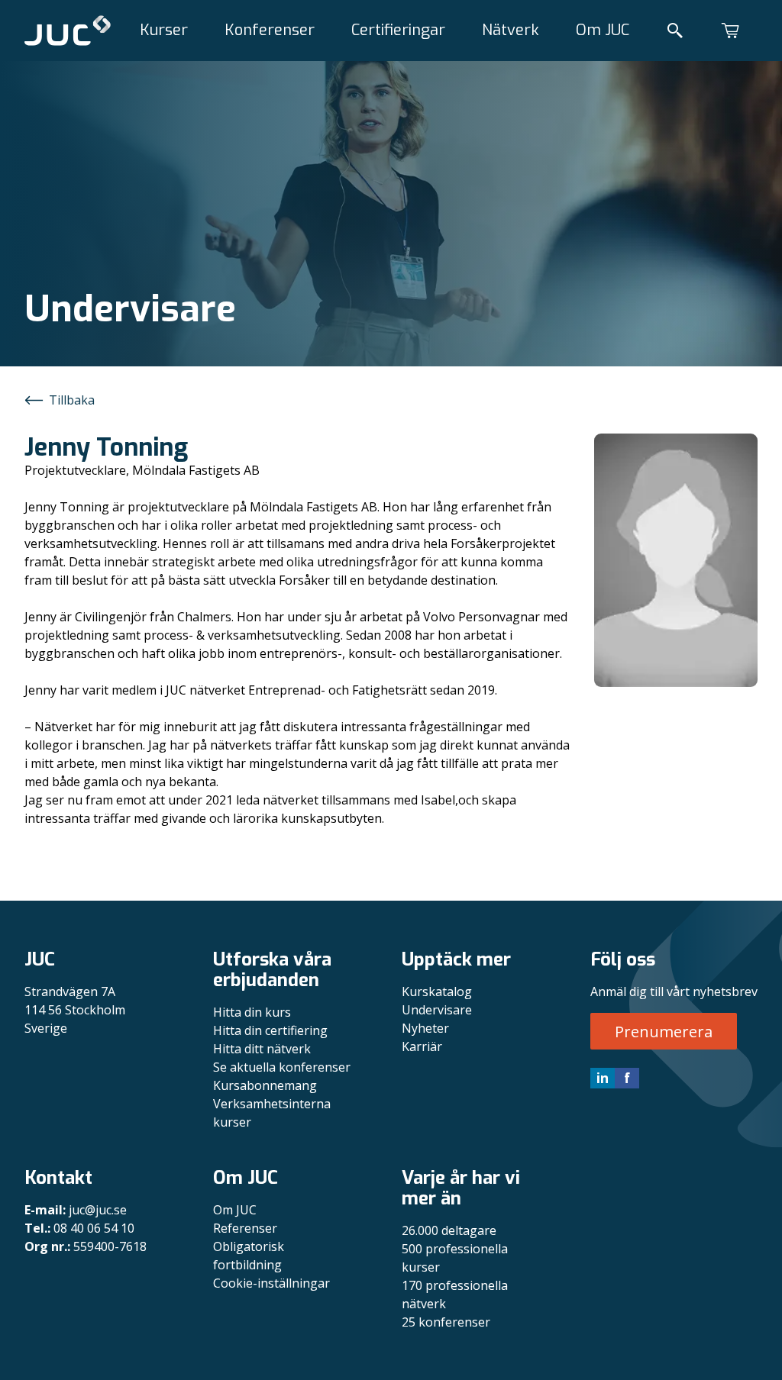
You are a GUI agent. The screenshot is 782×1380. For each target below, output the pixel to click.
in (602, 1078)
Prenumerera (664, 1031)
